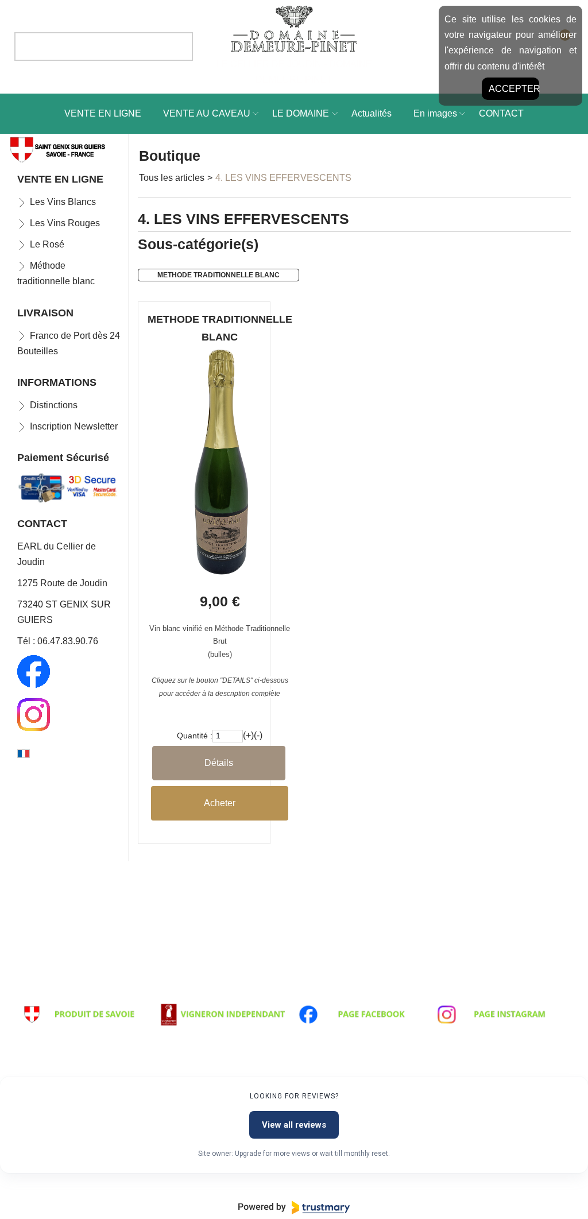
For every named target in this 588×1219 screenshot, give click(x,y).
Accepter (514, 89)
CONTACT (501, 113)
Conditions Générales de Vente (222, 994)
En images (435, 113)
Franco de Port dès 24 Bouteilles (68, 343)
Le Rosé (47, 244)
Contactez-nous (467, 994)
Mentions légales (331, 994)
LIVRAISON (45, 313)
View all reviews (294, 1125)
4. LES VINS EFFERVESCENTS (283, 178)
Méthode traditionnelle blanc (56, 273)
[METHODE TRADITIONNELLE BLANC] (219, 573)
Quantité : (194, 736)
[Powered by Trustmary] (294, 1207)
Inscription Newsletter (74, 426)
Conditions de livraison (67, 994)
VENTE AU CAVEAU (206, 113)
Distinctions (54, 405)
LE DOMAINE (300, 113)
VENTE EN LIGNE (102, 113)
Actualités (371, 113)
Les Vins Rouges (65, 223)
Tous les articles (171, 178)
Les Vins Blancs (63, 202)
